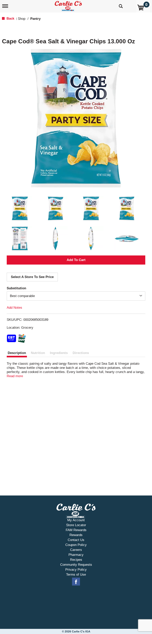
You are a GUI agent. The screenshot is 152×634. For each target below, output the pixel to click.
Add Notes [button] (14, 307)
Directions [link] (81, 353)
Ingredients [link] (59, 353)
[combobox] (76, 296)
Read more (15, 376)
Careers (76, 550)
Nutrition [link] (38, 353)
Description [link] (17, 353)
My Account (76, 520)
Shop (21, 19)
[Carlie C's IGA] (69, 5)
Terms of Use (76, 574)
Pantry (35, 19)
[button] (20, 208)
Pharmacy (76, 555)
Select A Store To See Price (32, 277)
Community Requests (76, 565)
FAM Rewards (76, 530)
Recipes (76, 560)
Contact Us (76, 540)
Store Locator (76, 525)
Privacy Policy (76, 569)
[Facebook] (76, 582)
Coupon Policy (76, 545)
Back (10, 18)
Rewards (76, 535)
